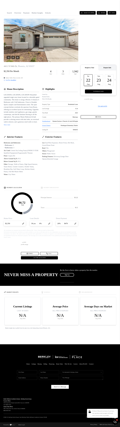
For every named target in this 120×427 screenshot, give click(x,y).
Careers (75, 364)
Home (28, 364)
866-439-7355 (7, 410)
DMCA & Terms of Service (106, 424)
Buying (40, 364)
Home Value (59, 364)
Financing (51, 364)
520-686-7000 (7, 404)
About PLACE (83, 364)
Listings (34, 364)
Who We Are (68, 364)
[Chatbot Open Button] (115, 422)
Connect (91, 364)
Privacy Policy (93, 424)
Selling (45, 364)
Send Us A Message (60, 387)
